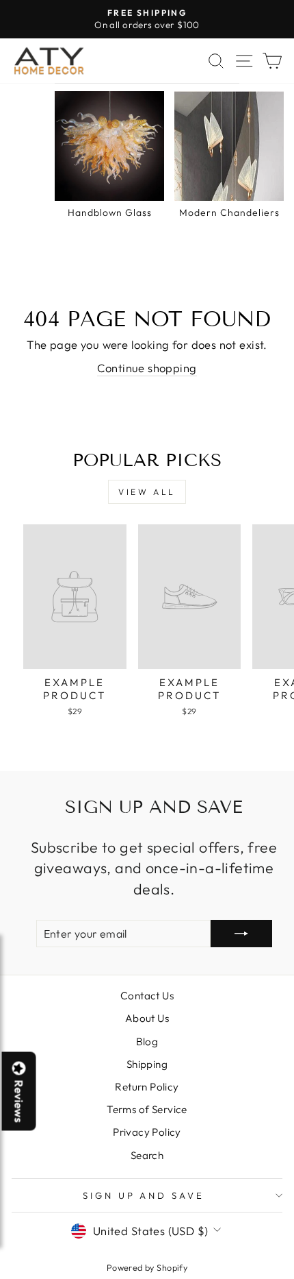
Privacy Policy (147, 1131)
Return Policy (146, 1086)
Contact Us (147, 995)
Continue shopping (146, 368)
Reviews (19, 1101)
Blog (147, 1041)
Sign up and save (144, 1195)
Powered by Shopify (147, 1267)
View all (147, 492)
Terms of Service (147, 1109)
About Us (147, 1018)
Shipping (147, 1064)
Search (147, 1155)
